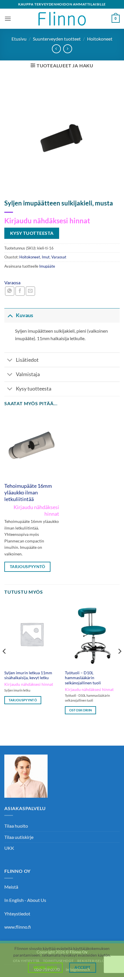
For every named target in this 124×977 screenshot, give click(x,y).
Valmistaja (28, 374)
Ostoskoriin (80, 710)
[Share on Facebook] (20, 291)
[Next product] (56, 48)
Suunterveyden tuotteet (57, 38)
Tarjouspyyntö (27, 566)
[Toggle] (10, 315)
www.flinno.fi (17, 927)
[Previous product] (67, 48)
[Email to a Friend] (30, 291)
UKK (9, 848)
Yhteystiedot (17, 913)
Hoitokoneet (99, 38)
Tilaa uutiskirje (18, 837)
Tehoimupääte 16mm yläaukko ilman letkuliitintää (28, 492)
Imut (46, 257)
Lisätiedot (27, 360)
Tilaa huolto (16, 826)
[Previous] (4, 663)
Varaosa (12, 282)
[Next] (119, 663)
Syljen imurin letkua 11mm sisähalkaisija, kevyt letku (28, 675)
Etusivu (19, 38)
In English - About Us (25, 900)
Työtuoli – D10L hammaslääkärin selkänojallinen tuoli (83, 678)
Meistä (11, 887)
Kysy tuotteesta (33, 389)
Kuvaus (24, 315)
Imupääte (47, 266)
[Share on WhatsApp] (9, 291)
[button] (7, 19)
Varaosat (58, 257)
